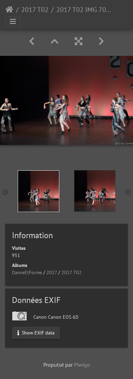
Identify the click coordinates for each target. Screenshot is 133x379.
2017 (51, 272)
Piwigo (82, 364)
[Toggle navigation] (12, 21)
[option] (38, 191)
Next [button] (127, 192)
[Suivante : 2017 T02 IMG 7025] (101, 41)
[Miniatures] (54, 41)
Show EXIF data (37, 332)
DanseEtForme (27, 272)
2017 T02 (34, 9)
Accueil (9, 9)
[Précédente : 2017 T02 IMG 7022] (32, 41)
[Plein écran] (78, 41)
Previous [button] (5, 192)
